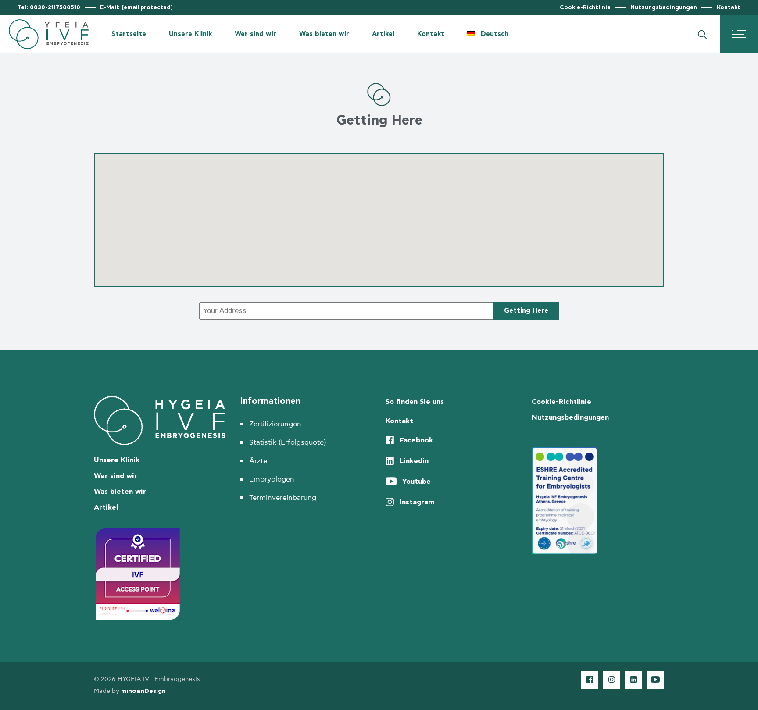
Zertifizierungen (275, 424)
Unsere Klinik (116, 460)
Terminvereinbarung (282, 497)
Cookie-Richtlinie (585, 8)
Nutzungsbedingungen (663, 8)
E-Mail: (136, 8)
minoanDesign (143, 691)
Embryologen (271, 479)
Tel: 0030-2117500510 (49, 8)
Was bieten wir (120, 491)
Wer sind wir (115, 475)
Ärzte (258, 460)
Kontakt (728, 8)
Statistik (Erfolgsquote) (287, 442)
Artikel (106, 507)
